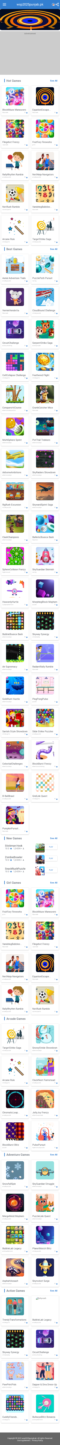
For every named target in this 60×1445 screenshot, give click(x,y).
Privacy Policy (37, 1440)
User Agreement (23, 1440)
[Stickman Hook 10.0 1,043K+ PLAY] (40, 852)
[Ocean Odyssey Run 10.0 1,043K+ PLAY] (40, 875)
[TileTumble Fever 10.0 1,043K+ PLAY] (40, 863)
